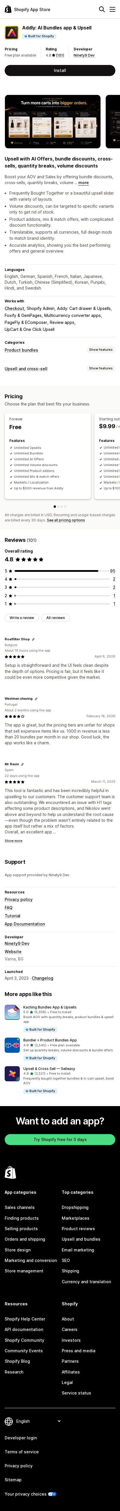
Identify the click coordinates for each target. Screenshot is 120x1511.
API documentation (24, 1329)
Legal (67, 1382)
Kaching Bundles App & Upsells (50, 1007)
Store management (24, 1270)
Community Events (24, 1350)
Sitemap (13, 1479)
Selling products (21, 1228)
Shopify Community (24, 1340)
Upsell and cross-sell (26, 368)
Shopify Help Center (25, 1318)
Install (60, 70)
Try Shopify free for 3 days (60, 1139)
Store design (18, 1249)
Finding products (22, 1218)
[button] (60, 1019)
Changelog (42, 978)
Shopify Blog (17, 1361)
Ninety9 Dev (84, 55)
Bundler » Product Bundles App (50, 1040)
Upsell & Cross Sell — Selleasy (49, 1068)
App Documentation (25, 923)
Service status (76, 1392)
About (68, 1318)
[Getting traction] (62, 506)
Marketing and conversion (31, 1260)
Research (14, 1371)
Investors (71, 1340)
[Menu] (112, 9)
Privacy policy (19, 899)
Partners (70, 1361)
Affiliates (71, 1371)
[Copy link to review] (33, 639)
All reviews (55, 618)
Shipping (70, 1270)
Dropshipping (75, 1207)
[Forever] (55, 506)
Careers (69, 1329)
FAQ (9, 907)
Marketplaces (75, 1218)
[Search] (102, 9)
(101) (60, 55)
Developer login (21, 1437)
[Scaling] (65, 506)
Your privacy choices (26, 1493)
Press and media (78, 1350)
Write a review (22, 618)
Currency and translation (86, 1281)
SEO (66, 1260)
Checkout (14, 308)
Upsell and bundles (81, 1239)
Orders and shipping (25, 1239)
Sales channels (20, 1207)
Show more (13, 841)
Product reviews (78, 1228)
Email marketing (78, 1249)
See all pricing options (66, 520)
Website (13, 951)
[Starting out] (58, 506)
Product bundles (21, 350)
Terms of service (22, 1451)
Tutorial (12, 915)
